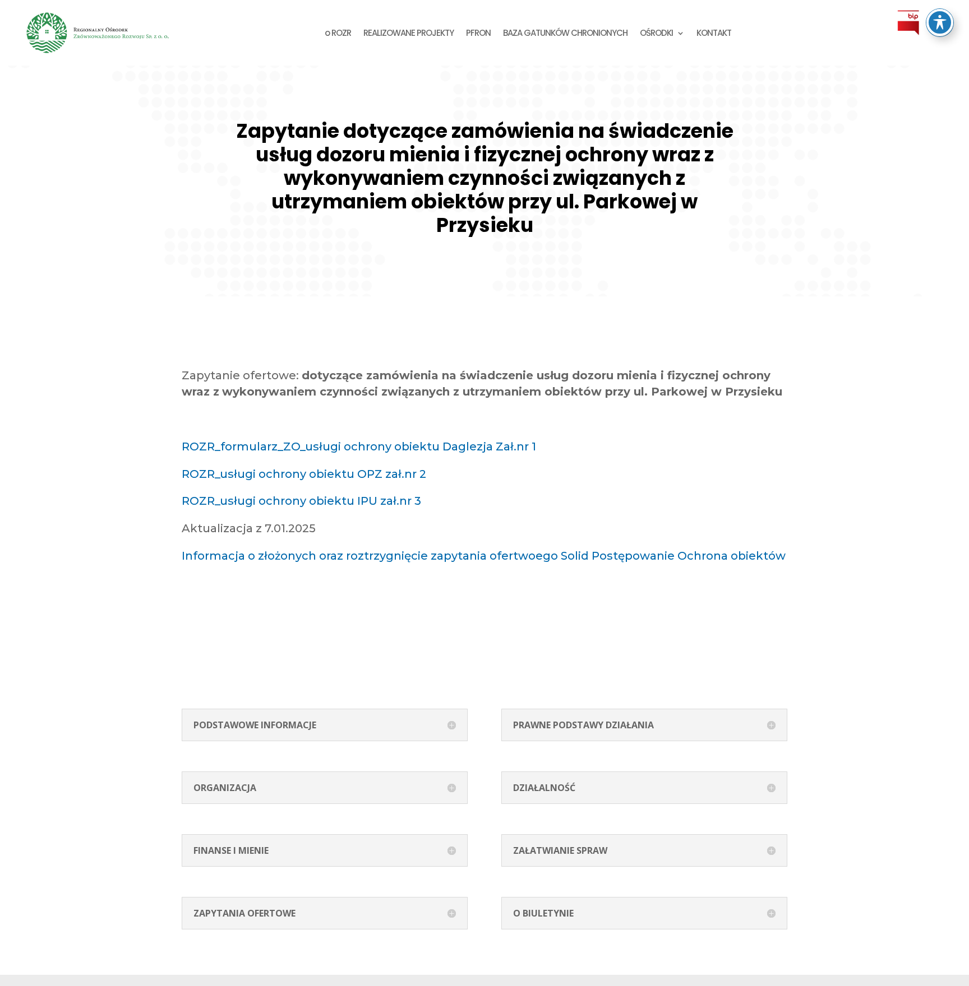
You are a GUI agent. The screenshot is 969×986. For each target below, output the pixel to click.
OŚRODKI (656, 33)
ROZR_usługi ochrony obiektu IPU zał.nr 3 (301, 501)
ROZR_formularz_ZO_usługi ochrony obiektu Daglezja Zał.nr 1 (359, 446)
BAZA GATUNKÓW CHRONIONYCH (565, 33)
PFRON (478, 33)
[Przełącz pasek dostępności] (939, 22)
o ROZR (338, 33)
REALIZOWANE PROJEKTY (408, 33)
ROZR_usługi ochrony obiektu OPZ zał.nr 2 (304, 474)
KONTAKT (713, 33)
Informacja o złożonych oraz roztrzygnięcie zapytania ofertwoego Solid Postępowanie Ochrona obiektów (484, 555)
